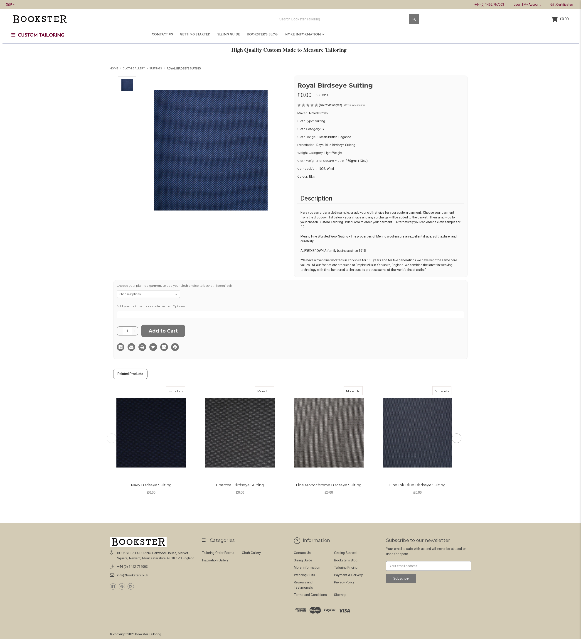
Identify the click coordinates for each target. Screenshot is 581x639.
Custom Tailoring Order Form (339, 222)
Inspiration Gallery (215, 560)
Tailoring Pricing (345, 568)
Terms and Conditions (310, 595)
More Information (303, 34)
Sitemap (340, 595)
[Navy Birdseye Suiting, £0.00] (151, 433)
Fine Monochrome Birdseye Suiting (329, 485)
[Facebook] (120, 347)
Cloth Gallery (251, 553)
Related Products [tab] (130, 374)
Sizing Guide (228, 34)
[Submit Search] (414, 19)
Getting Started (195, 34)
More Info (177, 391)
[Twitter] (153, 347)
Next (456, 438)
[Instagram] (131, 586)
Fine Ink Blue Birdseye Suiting (417, 485)
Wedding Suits (304, 575)
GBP (9, 4)
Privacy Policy (344, 582)
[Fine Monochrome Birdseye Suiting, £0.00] (329, 433)
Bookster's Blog (262, 34)
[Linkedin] (164, 347)
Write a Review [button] (354, 105)
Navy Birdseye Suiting (151, 485)
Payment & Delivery (348, 575)
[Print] (142, 347)
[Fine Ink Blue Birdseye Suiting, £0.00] (417, 433)
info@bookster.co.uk (132, 575)
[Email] (131, 347)
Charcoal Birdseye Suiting (240, 485)
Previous (111, 438)
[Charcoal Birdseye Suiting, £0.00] (240, 433)
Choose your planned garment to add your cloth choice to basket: (174, 285)
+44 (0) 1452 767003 (489, 4)
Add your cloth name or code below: (151, 306)
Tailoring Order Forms (218, 553)
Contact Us (162, 34)
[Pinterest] (175, 347)
